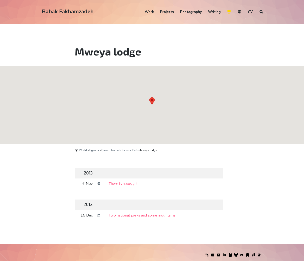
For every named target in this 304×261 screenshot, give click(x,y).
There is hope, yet (123, 183)
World (83, 150)
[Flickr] (213, 255)
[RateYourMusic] (253, 255)
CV (250, 12)
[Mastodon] (259, 255)
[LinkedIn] (224, 255)
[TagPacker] (247, 255)
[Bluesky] (236, 255)
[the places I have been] (218, 255)
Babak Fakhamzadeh (68, 11)
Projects (167, 12)
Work (149, 12)
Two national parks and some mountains (142, 215)
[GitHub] (242, 255)
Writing (214, 12)
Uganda (94, 150)
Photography (191, 12)
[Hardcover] (230, 255)
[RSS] (207, 255)
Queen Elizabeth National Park (119, 150)
